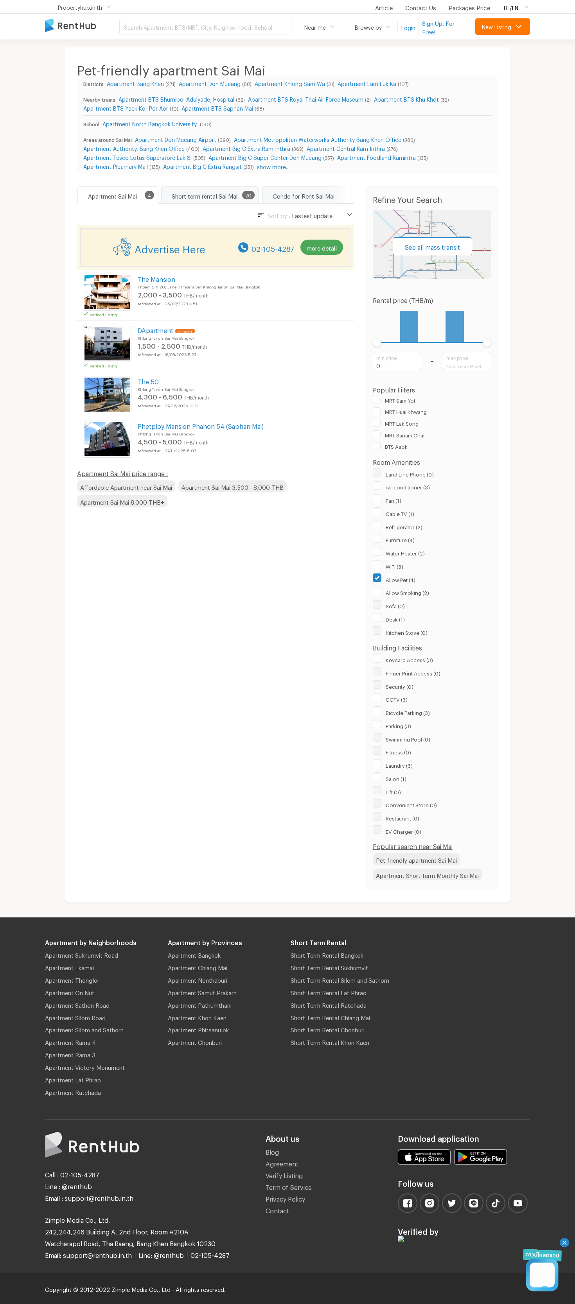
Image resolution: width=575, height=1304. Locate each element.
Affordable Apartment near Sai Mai (126, 486)
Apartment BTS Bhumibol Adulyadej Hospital (176, 98)
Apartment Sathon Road (77, 1004)
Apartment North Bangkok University (150, 123)
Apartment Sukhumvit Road (81, 954)
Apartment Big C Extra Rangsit (202, 165)
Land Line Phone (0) (410, 473)
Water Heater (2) (405, 552)
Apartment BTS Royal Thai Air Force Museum (305, 98)
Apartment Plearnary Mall (115, 165)
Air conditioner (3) (408, 486)
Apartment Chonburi (195, 1041)
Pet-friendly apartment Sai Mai (416, 859)
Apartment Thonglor (72, 979)
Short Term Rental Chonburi (328, 1028)
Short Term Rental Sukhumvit (329, 966)
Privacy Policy (285, 1197)
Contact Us (420, 6)
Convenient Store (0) (411, 804)
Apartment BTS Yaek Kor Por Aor (125, 107)
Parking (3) (398, 725)
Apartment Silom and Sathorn (84, 1028)
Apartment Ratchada (73, 1091)
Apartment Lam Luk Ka (367, 83)
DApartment (155, 329)
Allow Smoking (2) (407, 592)
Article (384, 6)
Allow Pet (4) (400, 579)
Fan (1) (393, 500)
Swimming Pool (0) (408, 738)
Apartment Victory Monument (85, 1066)
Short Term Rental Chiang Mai (330, 1016)
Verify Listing (284, 1174)
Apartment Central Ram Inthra (346, 147)
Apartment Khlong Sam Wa (290, 83)
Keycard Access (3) (409, 659)
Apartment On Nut (69, 991)
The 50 (148, 380)
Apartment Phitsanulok (198, 1028)
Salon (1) (396, 778)
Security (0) (399, 686)
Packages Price (469, 6)
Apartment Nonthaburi (197, 979)
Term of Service (289, 1186)
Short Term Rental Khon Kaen (330, 1041)
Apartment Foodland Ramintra (376, 156)
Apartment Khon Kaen (197, 1016)
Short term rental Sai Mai (204, 195)
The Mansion (156, 278)
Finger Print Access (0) (413, 672)
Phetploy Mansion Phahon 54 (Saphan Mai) (201, 425)
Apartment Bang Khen (135, 83)
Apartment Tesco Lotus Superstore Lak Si (137, 156)
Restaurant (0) (402, 817)
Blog (272, 1151)
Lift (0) (393, 791)
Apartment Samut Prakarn (202, 991)
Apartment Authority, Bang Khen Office (134, 147)
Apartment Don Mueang (210, 83)
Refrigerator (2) (404, 526)
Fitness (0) (398, 751)
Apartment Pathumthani (200, 1004)
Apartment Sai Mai (112, 195)
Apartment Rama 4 (70, 1041)
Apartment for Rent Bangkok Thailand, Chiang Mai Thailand (82, 26)
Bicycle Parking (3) (408, 712)
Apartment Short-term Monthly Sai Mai (427, 874)
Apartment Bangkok (194, 954)
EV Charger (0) (403, 831)
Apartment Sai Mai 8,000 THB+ (122, 501)
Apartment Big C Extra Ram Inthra (246, 147)
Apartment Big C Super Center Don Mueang (265, 156)
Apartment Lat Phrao (73, 1079)
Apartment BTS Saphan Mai (217, 107)
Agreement (282, 1162)
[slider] (377, 342)
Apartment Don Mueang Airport (175, 138)
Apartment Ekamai (69, 966)
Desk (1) (395, 618)
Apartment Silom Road (75, 1016)
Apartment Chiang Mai (197, 966)
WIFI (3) (394, 566)
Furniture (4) (400, 539)
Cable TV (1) (400, 513)
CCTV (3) (397, 698)
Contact (277, 1209)
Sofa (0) (395, 605)
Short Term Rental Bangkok (327, 954)
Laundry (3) (399, 765)
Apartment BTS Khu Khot (406, 98)
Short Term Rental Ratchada (329, 1004)
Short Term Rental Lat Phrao (329, 991)
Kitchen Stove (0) (407, 632)
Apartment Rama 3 (70, 1053)
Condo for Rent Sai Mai (303, 195)
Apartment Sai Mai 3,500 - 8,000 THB (232, 486)
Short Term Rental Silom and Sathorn (340, 979)
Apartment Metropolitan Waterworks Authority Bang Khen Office (317, 138)
